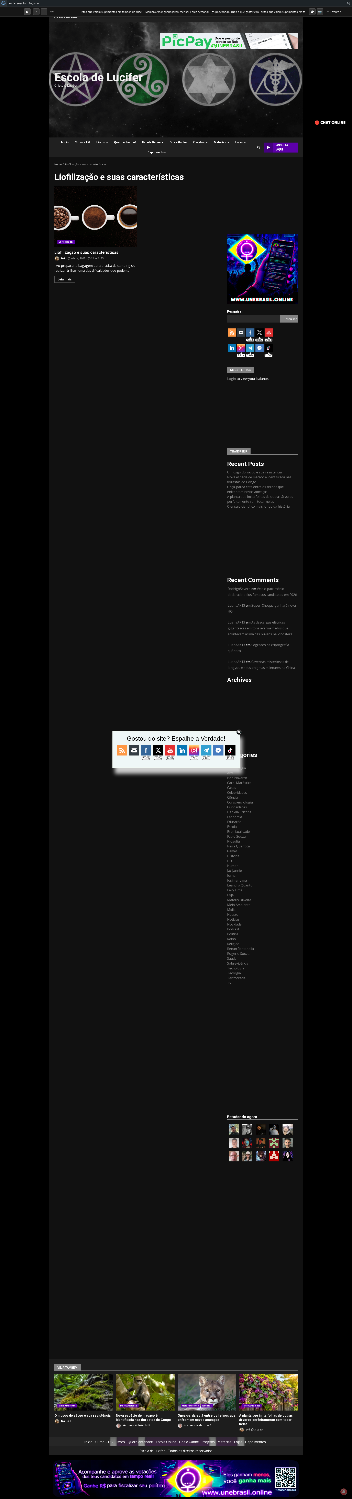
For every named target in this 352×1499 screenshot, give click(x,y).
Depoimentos (156, 152)
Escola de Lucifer (98, 77)
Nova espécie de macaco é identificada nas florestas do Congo (145, 1392)
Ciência (232, 797)
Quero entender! (125, 142)
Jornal (231, 875)
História (233, 856)
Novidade (234, 924)
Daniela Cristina (239, 812)
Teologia (234, 973)
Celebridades (237, 792)
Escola (232, 826)
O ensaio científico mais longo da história (258, 506)
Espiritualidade (238, 831)
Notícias (233, 919)
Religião (233, 944)
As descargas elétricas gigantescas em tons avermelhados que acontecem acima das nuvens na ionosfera (260, 628)
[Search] (258, 147)
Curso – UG (82, 142)
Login (231, 378)
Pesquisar (235, 311)
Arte (230, 773)
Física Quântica (238, 846)
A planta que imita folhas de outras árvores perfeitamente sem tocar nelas (268, 1392)
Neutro (232, 914)
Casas (231, 787)
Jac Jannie (234, 870)
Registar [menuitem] (34, 3)
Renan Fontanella (240, 948)
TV (229, 983)
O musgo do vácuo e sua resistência (254, 472)
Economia (234, 817)
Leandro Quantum (241, 885)
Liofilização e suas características (95, 216)
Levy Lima (234, 890)
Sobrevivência (237, 963)
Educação (234, 822)
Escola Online (151, 142)
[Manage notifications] (343, 1491)
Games (232, 851)
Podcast (233, 929)
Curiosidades (66, 241)
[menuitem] (3, 3)
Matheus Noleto (133, 1425)
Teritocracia (236, 978)
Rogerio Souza (238, 953)
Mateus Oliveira (239, 900)
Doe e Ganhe (178, 142)
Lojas (239, 142)
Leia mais (65, 279)
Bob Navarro (237, 778)
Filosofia (233, 841)
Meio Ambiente (238, 905)
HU (229, 861)
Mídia (231, 909)
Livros (100, 142)
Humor (232, 865)
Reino (231, 939)
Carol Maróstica (239, 783)
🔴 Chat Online (330, 122)
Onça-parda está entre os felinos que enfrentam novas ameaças (207, 1392)
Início (65, 142)
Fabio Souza (236, 836)
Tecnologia (235, 968)
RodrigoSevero (239, 589)
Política (232, 934)
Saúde (231, 958)
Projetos (199, 142)
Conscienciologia (240, 802)
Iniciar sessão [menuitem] (17, 3)
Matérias (220, 142)
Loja (230, 895)
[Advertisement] (226, 79)
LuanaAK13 (236, 605)
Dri (62, 258)
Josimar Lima (237, 880)
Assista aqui (282, 147)
